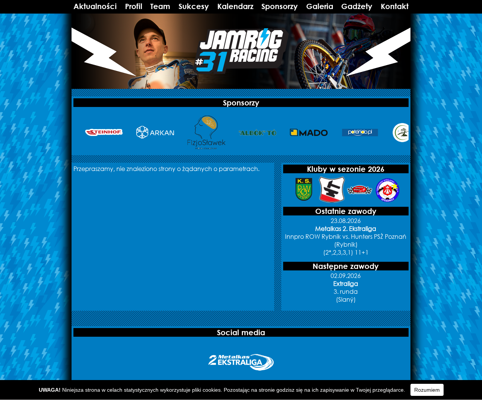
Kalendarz (235, 6)
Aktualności (95, 6)
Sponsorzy (279, 6)
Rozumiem (427, 390)
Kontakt (395, 6)
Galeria (319, 6)
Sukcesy (193, 6)
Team (160, 6)
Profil (133, 6)
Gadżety (356, 6)
